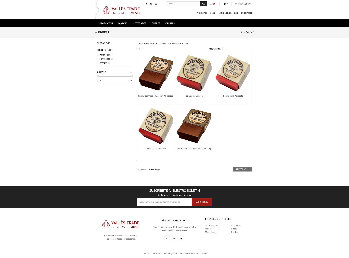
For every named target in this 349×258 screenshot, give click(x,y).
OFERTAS (170, 23)
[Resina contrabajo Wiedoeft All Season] (156, 73)
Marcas (122, 23)
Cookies (204, 253)
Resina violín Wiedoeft (156, 148)
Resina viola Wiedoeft (233, 96)
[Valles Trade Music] (121, 10)
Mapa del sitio (211, 232)
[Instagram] (174, 238)
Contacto (247, 13)
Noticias (202, 13)
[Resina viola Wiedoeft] (233, 73)
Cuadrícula (138, 49)
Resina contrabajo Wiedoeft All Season (155, 96)
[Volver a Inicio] (242, 32)
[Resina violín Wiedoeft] (156, 126)
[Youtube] (181, 238)
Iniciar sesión (243, 3)
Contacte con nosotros (150, 253)
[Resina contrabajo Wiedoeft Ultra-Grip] (194, 126)
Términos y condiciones (173, 253)
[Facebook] (167, 238)
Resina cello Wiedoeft (194, 96)
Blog (213, 13)
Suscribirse (202, 202)
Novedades (139, 23)
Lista (142, 49)
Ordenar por (214, 49)
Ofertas (234, 232)
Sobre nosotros (228, 13)
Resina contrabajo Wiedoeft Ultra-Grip (194, 148)
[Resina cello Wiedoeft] (194, 73)
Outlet (156, 23)
